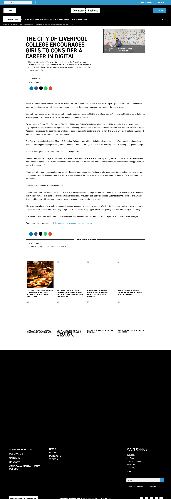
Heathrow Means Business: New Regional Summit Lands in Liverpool (56, 19)
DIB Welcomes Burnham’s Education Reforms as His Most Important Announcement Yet (69, 333)
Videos (53, 459)
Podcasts (160, 2)
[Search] (33, 2)
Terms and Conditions (135, 487)
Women (63, 246)
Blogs (53, 452)
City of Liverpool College (39, 246)
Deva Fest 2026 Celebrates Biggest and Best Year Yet (39, 331)
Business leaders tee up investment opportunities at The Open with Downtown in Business (70, 293)
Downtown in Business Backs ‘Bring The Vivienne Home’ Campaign (129, 292)
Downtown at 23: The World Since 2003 (130, 331)
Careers (14, 458)
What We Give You (20, 449)
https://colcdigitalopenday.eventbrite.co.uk (73, 223)
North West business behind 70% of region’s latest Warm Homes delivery (97, 293)
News (16, 24)
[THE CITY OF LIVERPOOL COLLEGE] (85, 395)
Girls (58, 246)
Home (12, 24)
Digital (52, 246)
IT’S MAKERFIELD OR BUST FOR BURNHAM (100, 331)
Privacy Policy (155, 487)
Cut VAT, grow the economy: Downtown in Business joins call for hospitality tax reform (40, 293)
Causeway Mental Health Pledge (25, 468)
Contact (14, 462)
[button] (31, 88)
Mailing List (146, 2)
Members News (28, 24)
